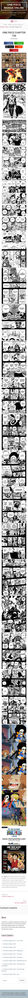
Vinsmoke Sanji (17, 885)
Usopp (11, 885)
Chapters (4, 878)
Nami (6, 882)
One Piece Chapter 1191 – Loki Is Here (13, 940)
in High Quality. (6, 880)
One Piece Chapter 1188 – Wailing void (13, 950)
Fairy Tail (12, 878)
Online (24, 882)
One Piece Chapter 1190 (9, 944)
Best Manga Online (12, 876)
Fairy (8, 878)
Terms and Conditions (20, 994)
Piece (7, 883)
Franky (17, 878)
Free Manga (22, 878)
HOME (2, 27)
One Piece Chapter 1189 (9, 947)
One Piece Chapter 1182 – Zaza (11, 974)
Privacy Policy (10, 994)
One (15, 882)
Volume (23, 885)
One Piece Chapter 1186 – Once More (13, 957)
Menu (15, 21)
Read (11, 883)
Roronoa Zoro (16, 883)
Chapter (23, 876)
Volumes (4, 887)
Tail (21, 883)
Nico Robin (11, 882)
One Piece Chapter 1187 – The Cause (12, 954)
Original (4, 883)
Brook (19, 876)
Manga (16, 880)
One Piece (19, 882)
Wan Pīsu (9, 887)
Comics (7, 27)
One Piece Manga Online (14, 6)
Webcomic (14, 887)
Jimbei (11, 880)
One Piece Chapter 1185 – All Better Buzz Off (15, 960)
